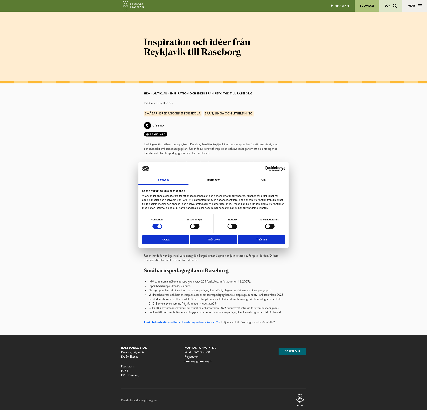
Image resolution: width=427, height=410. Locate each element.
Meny (411, 6)
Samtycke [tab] (163, 179)
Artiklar (160, 93)
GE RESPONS (292, 351)
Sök (387, 6)
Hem (147, 93)
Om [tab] (263, 179)
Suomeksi (367, 6)
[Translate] (340, 6)
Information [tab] (213, 179)
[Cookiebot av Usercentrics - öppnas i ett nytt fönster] (270, 168)
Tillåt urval (213, 239)
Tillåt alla (261, 239)
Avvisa (165, 239)
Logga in (152, 400)
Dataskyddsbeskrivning (133, 400)
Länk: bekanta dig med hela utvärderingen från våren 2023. (182, 322)
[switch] (194, 226)
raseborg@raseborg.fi (198, 361)
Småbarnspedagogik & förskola (172, 113)
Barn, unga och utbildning (228, 113)
